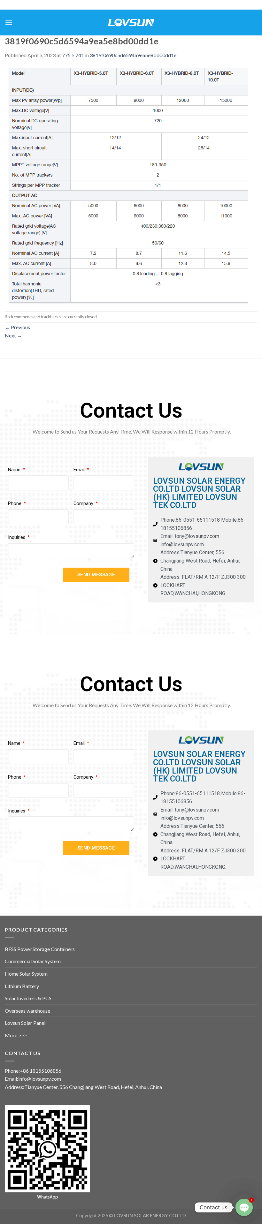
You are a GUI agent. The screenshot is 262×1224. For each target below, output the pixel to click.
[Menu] (8, 22)
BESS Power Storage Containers (40, 949)
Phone (15, 503)
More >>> (16, 1035)
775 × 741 (73, 55)
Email (79, 469)
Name (15, 469)
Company (84, 503)
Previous (17, 327)
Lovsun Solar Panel (25, 1023)
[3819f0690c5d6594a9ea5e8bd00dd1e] (128, 184)
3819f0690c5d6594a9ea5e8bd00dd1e (133, 55)
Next (13, 335)
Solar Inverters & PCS (28, 998)
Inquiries (17, 537)
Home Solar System (26, 974)
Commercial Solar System (33, 961)
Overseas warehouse (27, 1011)
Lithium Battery (22, 986)
